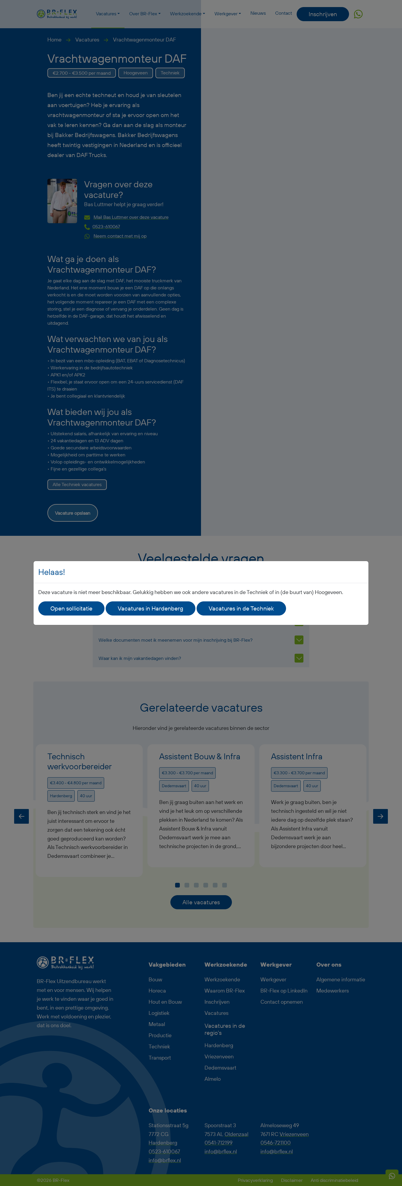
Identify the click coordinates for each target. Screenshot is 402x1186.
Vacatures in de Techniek (241, 608)
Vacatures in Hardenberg (150, 608)
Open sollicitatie (71, 608)
